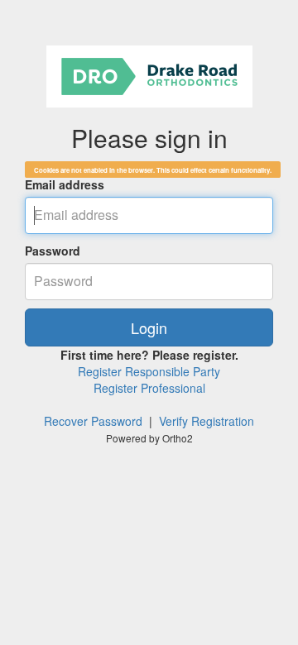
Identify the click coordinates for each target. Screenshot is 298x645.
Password (52, 250)
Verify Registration (206, 421)
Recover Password (93, 421)
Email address (64, 184)
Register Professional (149, 388)
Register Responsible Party (149, 371)
